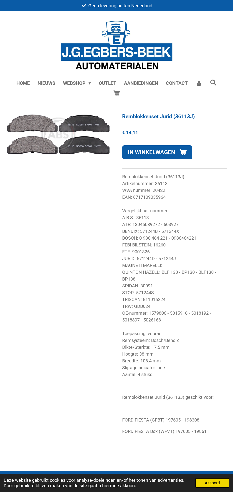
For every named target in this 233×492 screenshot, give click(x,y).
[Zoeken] (213, 82)
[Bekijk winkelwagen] (116, 93)
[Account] (199, 83)
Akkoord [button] (212, 482)
